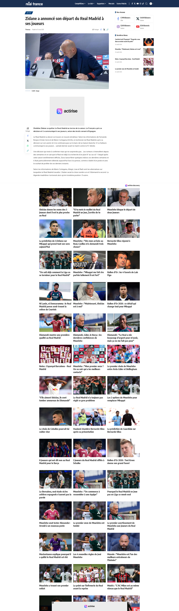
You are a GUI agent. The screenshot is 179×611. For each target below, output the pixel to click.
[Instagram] (140, 3)
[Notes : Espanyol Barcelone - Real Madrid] (148, 62)
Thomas (27, 29)
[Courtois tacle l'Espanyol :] (148, 42)
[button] (129, 3)
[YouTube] (137, 3)
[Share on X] (104, 29)
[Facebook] (132, 3)
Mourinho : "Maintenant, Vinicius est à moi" (128, 49)
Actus (29, 13)
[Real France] (38, 3)
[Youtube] (144, 26)
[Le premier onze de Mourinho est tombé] (148, 72)
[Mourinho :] (148, 52)
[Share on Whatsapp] (27, 145)
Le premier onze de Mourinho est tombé (127, 69)
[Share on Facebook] (101, 29)
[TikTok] (143, 3)
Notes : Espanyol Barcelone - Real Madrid (127, 59)
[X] (134, 3)
